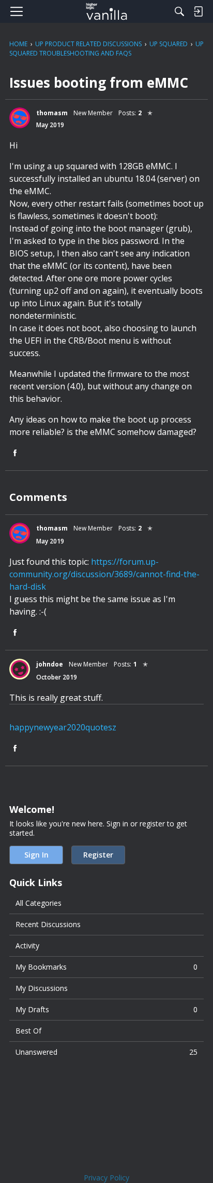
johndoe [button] (49, 664)
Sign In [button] (36, 855)
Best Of (28, 1031)
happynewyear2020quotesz (62, 727)
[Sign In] (198, 11)
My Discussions (42, 988)
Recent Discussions (48, 924)
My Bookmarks (106, 967)
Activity (27, 945)
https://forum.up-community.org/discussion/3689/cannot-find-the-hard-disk (104, 574)
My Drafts (106, 1009)
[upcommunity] (106, 11)
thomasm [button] (52, 112)
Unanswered (106, 1052)
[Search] (179, 11)
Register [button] (98, 855)
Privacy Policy (106, 1177)
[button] (19, 117)
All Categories (39, 903)
